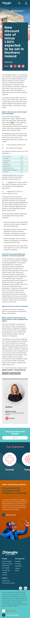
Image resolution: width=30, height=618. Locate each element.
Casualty (18, 561)
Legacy (17, 568)
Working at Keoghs (8, 583)
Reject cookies (11, 611)
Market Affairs (16, 373)
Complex (18, 563)
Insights (4, 572)
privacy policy (13, 606)
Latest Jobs (6, 580)
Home (4, 10)
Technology (6, 570)
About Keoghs (7, 561)
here (12, 122)
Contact (12, 418)
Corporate (18, 566)
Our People (6, 568)
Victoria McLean (20, 370)
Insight (8, 10)
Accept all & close (12, 615)
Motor (6, 373)
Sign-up (15, 438)
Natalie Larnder (7, 370)
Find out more (11, 515)
